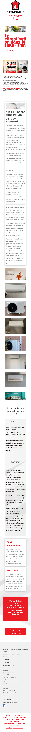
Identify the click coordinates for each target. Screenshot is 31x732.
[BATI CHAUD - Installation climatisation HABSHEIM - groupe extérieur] (15, 315)
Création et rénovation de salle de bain (13, 654)
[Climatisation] (15, 333)
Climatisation (6, 657)
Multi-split (15, 462)
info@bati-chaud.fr (11, 692)
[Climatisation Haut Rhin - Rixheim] (15, 351)
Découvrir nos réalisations (15, 631)
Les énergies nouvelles (9, 665)
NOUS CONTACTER (8, 699)
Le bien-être (6, 659)
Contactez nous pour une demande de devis (16, 612)
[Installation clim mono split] (15, 386)
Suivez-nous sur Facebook (10, 702)
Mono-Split (15, 421)
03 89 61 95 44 (12, 690)
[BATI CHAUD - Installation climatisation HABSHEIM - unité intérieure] (15, 297)
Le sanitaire (6, 662)
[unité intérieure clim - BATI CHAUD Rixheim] (15, 368)
